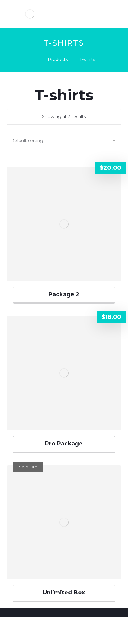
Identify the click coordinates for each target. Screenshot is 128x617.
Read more (66, 574)
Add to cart (67, 276)
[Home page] (34, 59)
